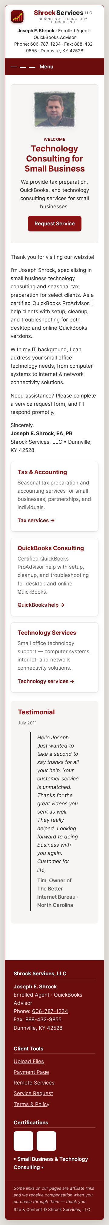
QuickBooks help (38, 605)
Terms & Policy (31, 1104)
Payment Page (31, 1072)
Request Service (55, 223)
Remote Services (34, 1083)
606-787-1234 (50, 1011)
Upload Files (29, 1061)
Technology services (43, 681)
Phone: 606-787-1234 (37, 44)
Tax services (33, 520)
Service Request (33, 1093)
